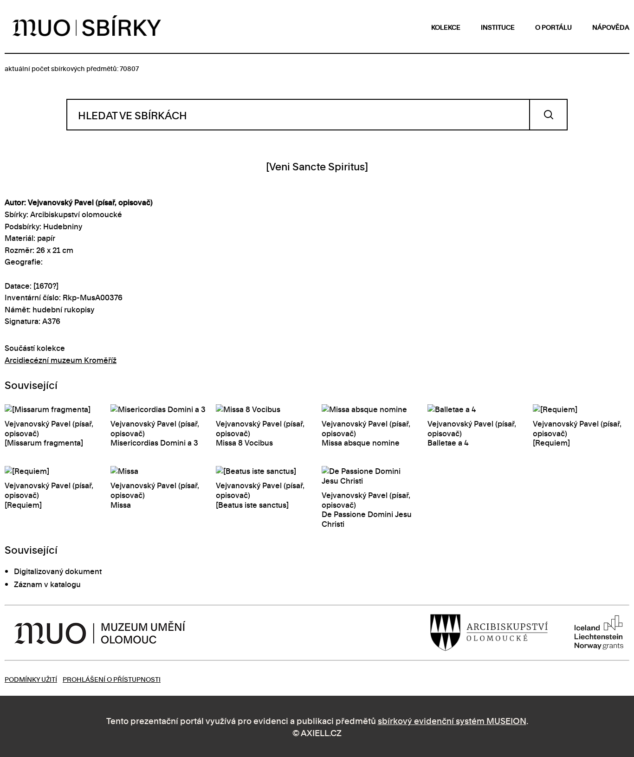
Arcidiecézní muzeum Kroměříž (60, 360)
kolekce (445, 26)
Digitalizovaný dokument (58, 571)
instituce (498, 26)
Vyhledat (548, 114)
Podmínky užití (31, 678)
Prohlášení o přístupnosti (112, 678)
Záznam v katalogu (47, 584)
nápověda (610, 26)
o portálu (553, 26)
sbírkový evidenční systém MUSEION (452, 720)
